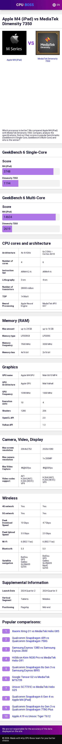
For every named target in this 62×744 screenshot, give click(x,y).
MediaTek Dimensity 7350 (47, 60)
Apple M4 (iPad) (14, 60)
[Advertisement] (31, 97)
